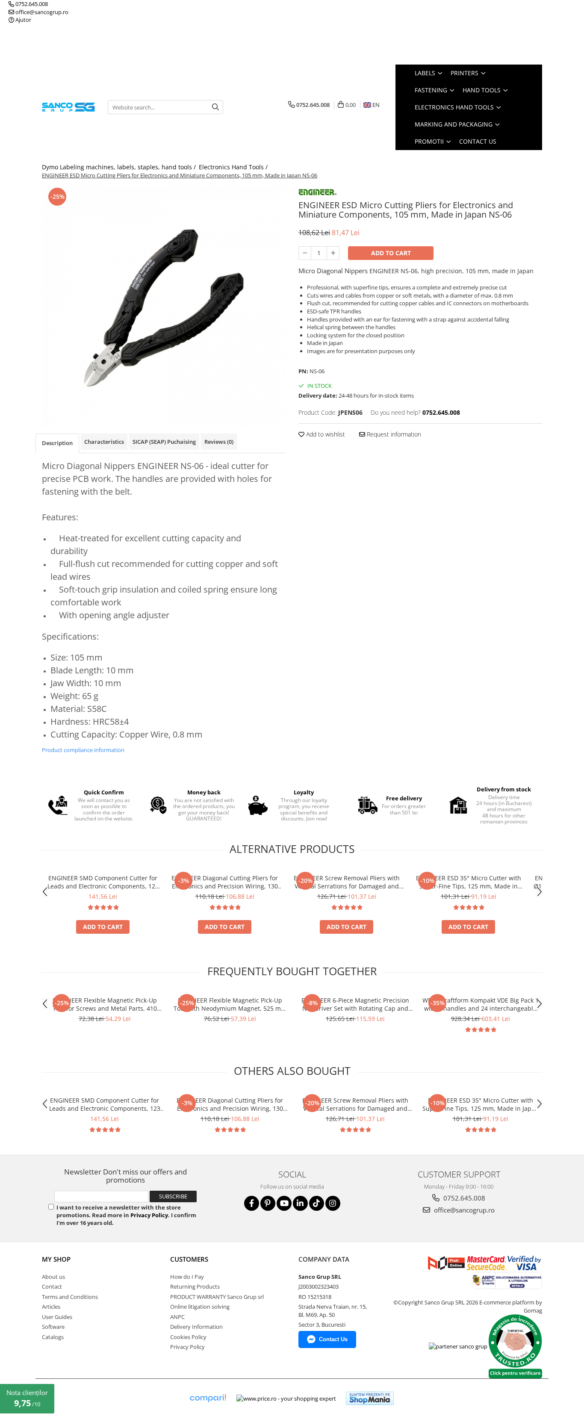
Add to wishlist (324, 434)
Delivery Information (196, 1327)
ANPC (177, 1317)
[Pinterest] (267, 1203)
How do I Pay (187, 1276)
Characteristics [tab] (104, 441)
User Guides (57, 1317)
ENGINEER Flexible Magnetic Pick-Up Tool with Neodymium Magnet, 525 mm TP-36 (230, 1004)
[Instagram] (332, 1203)
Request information (393, 434)
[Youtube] (284, 1203)
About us (53, 1276)
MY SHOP (56, 1259)
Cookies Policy (188, 1337)
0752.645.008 (31, 4)
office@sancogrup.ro (41, 12)
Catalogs (53, 1337)
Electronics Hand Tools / (234, 167)
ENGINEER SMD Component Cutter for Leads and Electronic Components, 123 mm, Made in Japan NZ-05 (103, 882)
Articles (51, 1306)
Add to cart (391, 253)
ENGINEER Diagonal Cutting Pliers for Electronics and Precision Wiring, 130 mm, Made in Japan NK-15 (224, 882)
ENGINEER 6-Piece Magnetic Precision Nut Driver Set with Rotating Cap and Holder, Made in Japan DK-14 (355, 1004)
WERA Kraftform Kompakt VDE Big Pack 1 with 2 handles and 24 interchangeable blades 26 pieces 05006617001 (480, 1004)
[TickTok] (316, 1203)
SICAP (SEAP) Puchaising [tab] (164, 441)
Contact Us (477, 141)
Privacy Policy (149, 1215)
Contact (52, 1286)
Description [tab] (57, 443)
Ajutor (22, 20)
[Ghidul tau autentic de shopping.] (208, 1398)
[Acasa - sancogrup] (68, 107)
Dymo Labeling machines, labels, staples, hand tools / (120, 167)
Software (53, 1327)
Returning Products (195, 1286)
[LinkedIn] (300, 1203)
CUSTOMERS (189, 1259)
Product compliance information (83, 750)
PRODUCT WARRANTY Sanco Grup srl (217, 1297)
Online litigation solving (200, 1306)
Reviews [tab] (218, 441)
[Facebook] (251, 1203)
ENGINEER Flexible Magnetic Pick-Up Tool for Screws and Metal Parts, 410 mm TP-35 (105, 1004)
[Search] (215, 107)
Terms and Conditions (70, 1297)
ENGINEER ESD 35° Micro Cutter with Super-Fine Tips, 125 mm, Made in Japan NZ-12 (468, 882)
